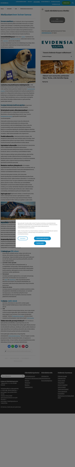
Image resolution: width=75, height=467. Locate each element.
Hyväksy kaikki (40, 243)
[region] (38, 233)
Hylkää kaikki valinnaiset (42, 238)
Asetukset (22, 238)
